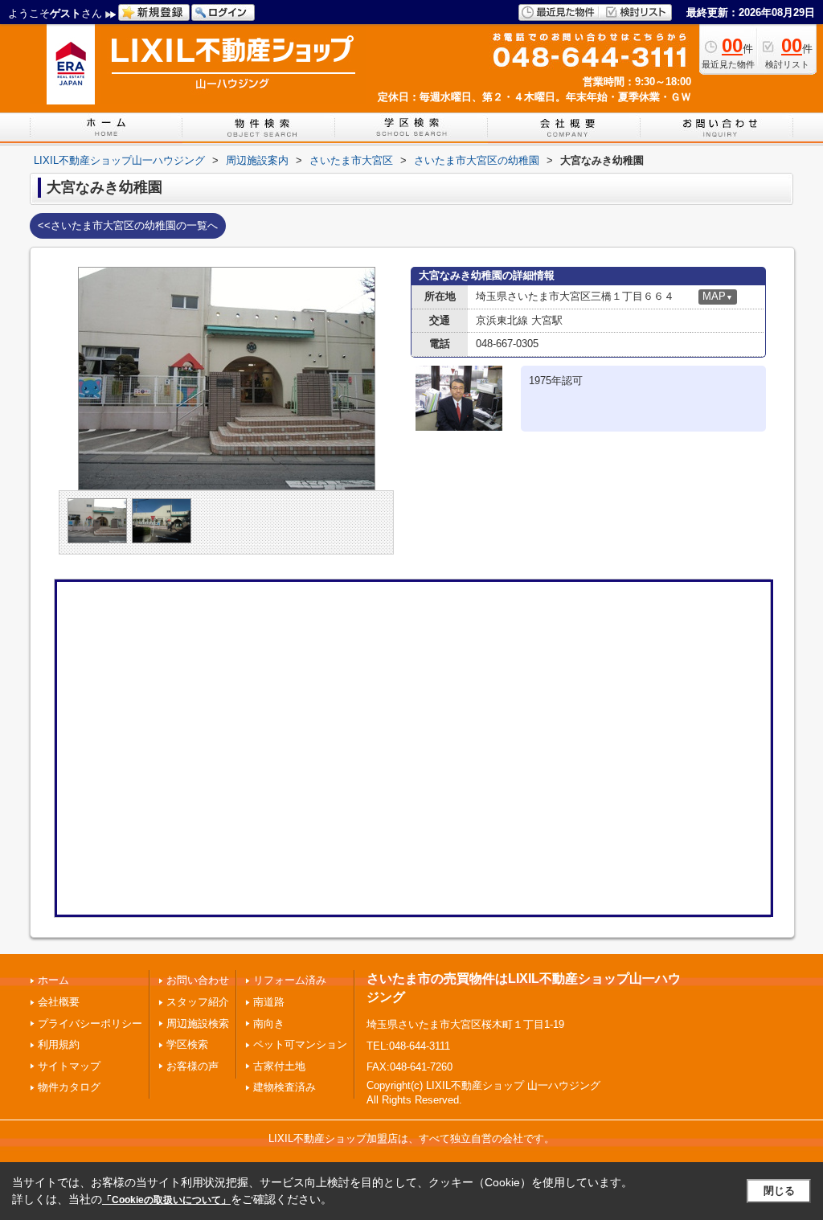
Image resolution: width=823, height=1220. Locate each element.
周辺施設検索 (197, 1023)
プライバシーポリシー (90, 1023)
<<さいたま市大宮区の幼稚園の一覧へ (128, 225)
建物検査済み (284, 1087)
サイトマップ (69, 1066)
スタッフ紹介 (197, 1002)
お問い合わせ (197, 980)
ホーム (53, 980)
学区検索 (187, 1044)
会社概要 (59, 1002)
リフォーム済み (289, 980)
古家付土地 (279, 1066)
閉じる (779, 1191)
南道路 (269, 1002)
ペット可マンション (300, 1044)
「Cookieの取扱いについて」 (166, 1200)
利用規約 (59, 1044)
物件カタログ (69, 1087)
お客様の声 (192, 1066)
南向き (269, 1023)
